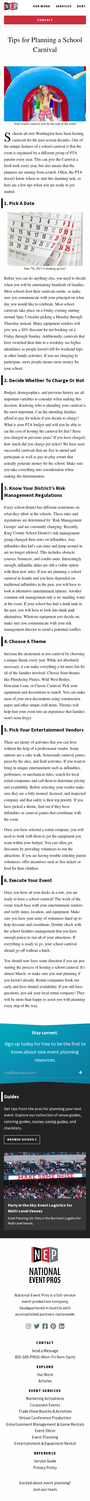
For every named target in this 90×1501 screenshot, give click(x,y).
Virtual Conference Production (45, 1417)
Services (64, 6)
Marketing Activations (45, 1398)
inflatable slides (30, 564)
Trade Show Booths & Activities (45, 1411)
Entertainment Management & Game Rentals (45, 1424)
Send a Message (45, 1350)
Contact (45, 20)
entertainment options (49, 590)
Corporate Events (45, 1404)
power (21, 937)
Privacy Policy (45, 1467)
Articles (45, 1380)
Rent (81, 6)
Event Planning (45, 1436)
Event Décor (45, 1430)
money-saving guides (50, 1121)
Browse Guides (21, 1140)
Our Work (41, 6)
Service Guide (45, 1460)
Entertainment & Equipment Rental (45, 1443)
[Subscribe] (80, 1073)
